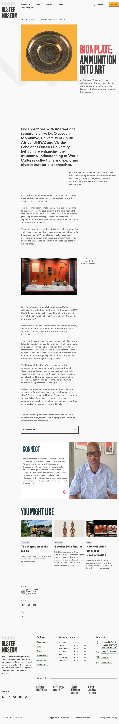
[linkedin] (34, 605)
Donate (114, 4)
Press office (106, 663)
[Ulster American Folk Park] (92, 689)
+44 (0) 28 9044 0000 (108, 652)
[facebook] (23, 605)
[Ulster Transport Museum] (76, 689)
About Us (41, 642)
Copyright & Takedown (59, 718)
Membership (42, 656)
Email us (105, 658)
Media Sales (42, 665)
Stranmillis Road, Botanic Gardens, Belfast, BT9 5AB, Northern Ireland (109, 645)
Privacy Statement (84, 718)
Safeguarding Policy (108, 718)
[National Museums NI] (41, 688)
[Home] (10, 10)
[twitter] (29, 605)
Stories (32, 20)
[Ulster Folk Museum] (58, 688)
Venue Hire (41, 660)
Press (39, 651)
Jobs (39, 647)
